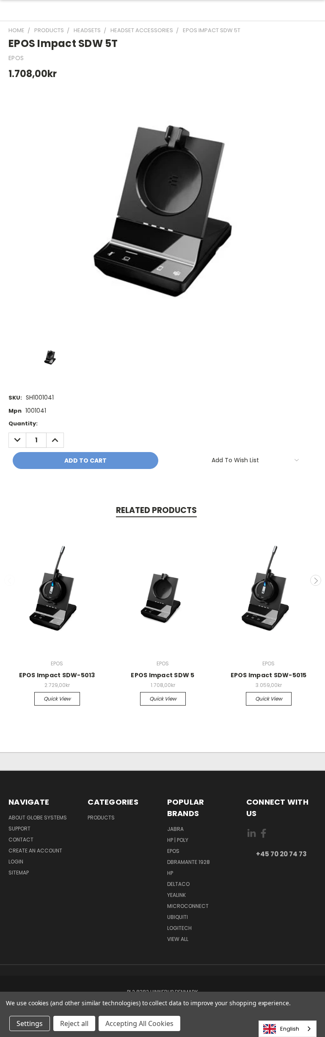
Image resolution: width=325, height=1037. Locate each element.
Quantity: (23, 423)
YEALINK (176, 895)
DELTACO (178, 884)
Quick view (57, 698)
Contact (20, 839)
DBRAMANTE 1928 (188, 862)
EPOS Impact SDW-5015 (269, 675)
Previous (9, 580)
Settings (30, 1023)
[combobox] (288, 1028)
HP (170, 873)
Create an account (35, 850)
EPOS (173, 851)
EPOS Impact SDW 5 (162, 675)
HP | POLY (177, 840)
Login (15, 861)
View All (177, 939)
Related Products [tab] (156, 510)
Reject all (74, 1023)
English (289, 1029)
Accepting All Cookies (139, 1023)
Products (101, 817)
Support (19, 828)
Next (315, 580)
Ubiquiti (177, 917)
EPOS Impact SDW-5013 (57, 675)
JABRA (175, 829)
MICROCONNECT (188, 906)
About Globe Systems (37, 817)
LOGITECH (179, 928)
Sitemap (18, 872)
